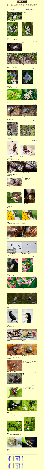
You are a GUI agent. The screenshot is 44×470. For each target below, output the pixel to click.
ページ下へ (36, 41)
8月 (17, 456)
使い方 (33, 9)
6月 (15, 456)
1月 (9, 456)
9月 (18, 456)
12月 (22, 456)
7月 (16, 456)
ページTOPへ (33, 41)
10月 (19, 456)
